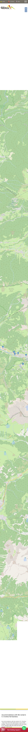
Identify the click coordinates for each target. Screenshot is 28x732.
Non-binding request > (14, 730)
